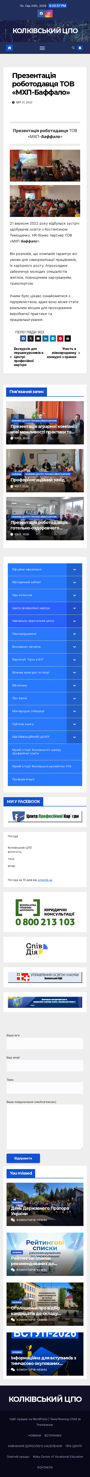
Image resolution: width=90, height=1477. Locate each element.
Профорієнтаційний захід (37, 479)
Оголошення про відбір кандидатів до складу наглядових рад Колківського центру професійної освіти (42, 1316)
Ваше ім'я (13, 1035)
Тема (10, 1079)
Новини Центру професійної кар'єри (34, 420)
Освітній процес (18, 1456)
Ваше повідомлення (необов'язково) (31, 1102)
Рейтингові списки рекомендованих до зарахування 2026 (32, 1263)
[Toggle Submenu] (74, 569)
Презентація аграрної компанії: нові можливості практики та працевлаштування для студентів (43, 435)
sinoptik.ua (45, 880)
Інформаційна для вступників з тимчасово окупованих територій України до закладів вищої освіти (43, 1366)
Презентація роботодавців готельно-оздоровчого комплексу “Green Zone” (39, 528)
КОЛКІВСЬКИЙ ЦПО (45, 31)
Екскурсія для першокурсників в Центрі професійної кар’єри (28, 357)
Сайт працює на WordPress (29, 1419)
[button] (73, 47)
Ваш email (13, 1057)
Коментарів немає (32, 1220)
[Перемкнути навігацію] (42, 48)
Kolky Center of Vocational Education (58, 1456)
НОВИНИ (16, 474)
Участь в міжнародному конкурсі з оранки (61, 353)
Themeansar (44, 1424)
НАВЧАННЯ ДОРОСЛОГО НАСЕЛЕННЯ (35, 1446)
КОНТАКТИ (45, 1467)
